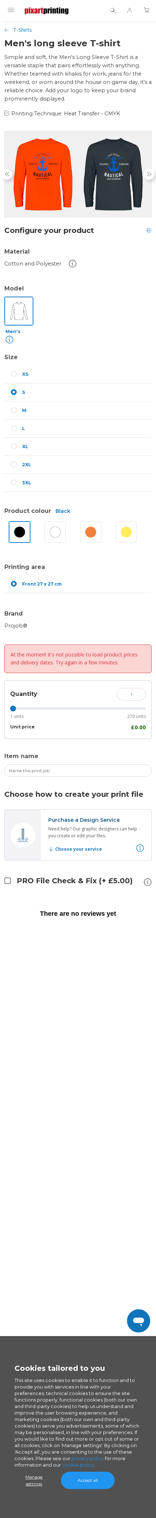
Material (17, 251)
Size (11, 357)
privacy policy (87, 1458)
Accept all (88, 1480)
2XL (26, 464)
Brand (13, 613)
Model (14, 288)
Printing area (24, 567)
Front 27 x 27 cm (42, 584)
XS (25, 374)
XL (25, 446)
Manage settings (33, 1480)
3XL (26, 482)
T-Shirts (22, 29)
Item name (21, 756)
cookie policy (78, 1465)
